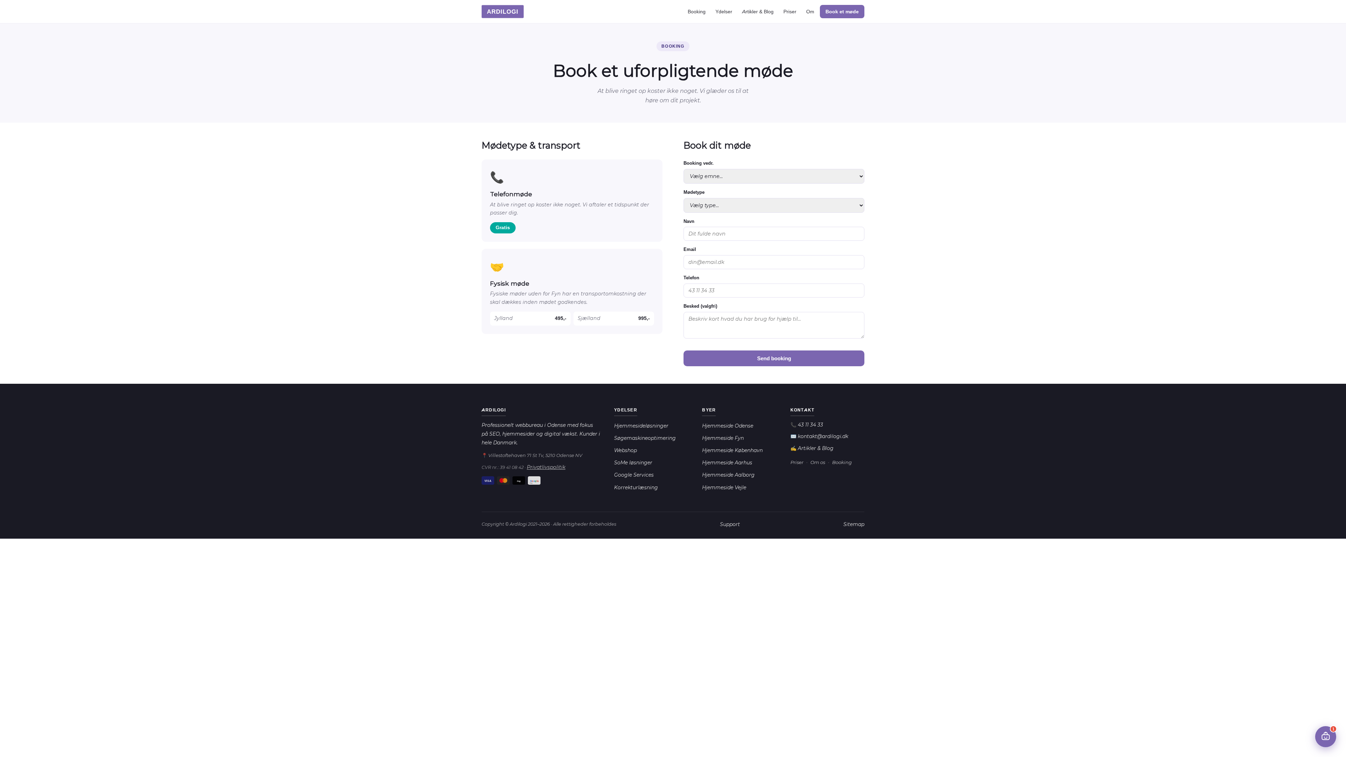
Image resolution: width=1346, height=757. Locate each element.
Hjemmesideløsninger (641, 426)
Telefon (691, 277)
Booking (697, 11)
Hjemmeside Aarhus (727, 462)
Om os (817, 462)
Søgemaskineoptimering (645, 438)
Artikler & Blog (758, 11)
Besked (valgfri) (700, 306)
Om (810, 11)
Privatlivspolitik (546, 467)
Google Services (634, 475)
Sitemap (853, 524)
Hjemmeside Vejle (724, 487)
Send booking (774, 358)
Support (730, 524)
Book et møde (842, 11)
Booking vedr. (699, 163)
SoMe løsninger (633, 462)
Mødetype (694, 192)
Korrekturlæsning (636, 487)
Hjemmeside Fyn (723, 438)
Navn (689, 221)
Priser (789, 11)
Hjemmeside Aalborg (728, 475)
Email (690, 249)
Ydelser (723, 11)
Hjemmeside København (732, 450)
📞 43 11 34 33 (806, 425)
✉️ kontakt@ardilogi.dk (819, 436)
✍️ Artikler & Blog (812, 448)
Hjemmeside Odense (727, 426)
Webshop (625, 450)
